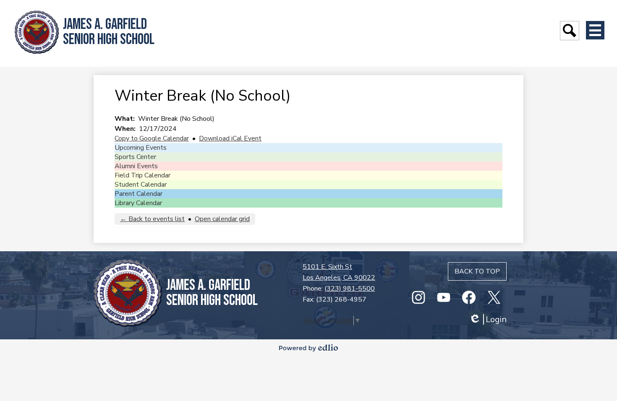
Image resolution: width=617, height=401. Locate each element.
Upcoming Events (141, 147)
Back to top (477, 271)
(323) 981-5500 (349, 288)
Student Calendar (141, 184)
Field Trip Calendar (142, 175)
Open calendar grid (222, 219)
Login (488, 319)
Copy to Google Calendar (152, 138)
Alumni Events (136, 166)
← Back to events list (152, 219)
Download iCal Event (230, 138)
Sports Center (135, 156)
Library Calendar (138, 203)
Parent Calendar (138, 193)
